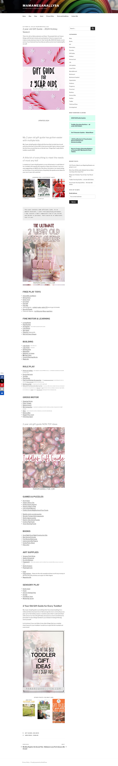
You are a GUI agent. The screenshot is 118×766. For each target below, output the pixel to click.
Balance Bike (26, 413)
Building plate (27, 349)
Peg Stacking (27, 324)
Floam (25, 591)
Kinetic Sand (26, 589)
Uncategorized (73, 107)
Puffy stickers (27, 573)
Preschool (71, 89)
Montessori (72, 74)
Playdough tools (27, 568)
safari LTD (45, 307)
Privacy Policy (50, 16)
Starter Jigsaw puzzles (29, 518)
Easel (24, 571)
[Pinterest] (2, 385)
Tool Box (25, 376)
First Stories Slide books (30, 539)
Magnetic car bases (28, 353)
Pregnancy (72, 86)
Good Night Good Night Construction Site (35, 535)
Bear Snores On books (29, 537)
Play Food (26, 380)
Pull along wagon (28, 416)
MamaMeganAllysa (41, 5)
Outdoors (71, 83)
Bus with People (27, 309)
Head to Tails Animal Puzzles (31, 520)
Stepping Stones (28, 401)
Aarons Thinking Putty (29, 592)
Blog (30, 16)
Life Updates (72, 65)
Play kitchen (26, 378)
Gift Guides (29, 733)
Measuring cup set (28, 598)
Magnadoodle (27, 577)
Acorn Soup (26, 500)
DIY (70, 44)
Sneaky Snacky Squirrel (30, 504)
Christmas (28, 735)
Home (24, 16)
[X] (2, 381)
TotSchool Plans (73, 104)
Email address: (73, 193)
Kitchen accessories (30, 382)
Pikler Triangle (27, 403)
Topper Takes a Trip (28, 502)
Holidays (36, 733)
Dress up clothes (28, 370)
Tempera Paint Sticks (29, 556)
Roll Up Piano (27, 297)
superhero (49, 311)
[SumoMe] (2, 393)
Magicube (26, 359)
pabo (39, 307)
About (41, 16)
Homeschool (72, 59)
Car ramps (26, 301)
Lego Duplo (26, 345)
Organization (72, 80)
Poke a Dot (26, 545)
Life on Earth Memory (29, 508)
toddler (35, 735)
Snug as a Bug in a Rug (29, 506)
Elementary (72, 47)
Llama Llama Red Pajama (30, 541)
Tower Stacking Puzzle (29, 524)
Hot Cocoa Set (27, 384)
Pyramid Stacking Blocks (30, 357)
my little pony (38, 311)
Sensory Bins (72, 95)
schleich (35, 307)
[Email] (2, 389)
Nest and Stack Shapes (29, 334)
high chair (38, 387)
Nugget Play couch (28, 415)
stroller (32, 389)
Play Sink (25, 303)
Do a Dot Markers (28, 560)
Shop (35, 16)
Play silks (25, 305)
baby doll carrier (39, 389)
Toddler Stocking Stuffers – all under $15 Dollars (81, 179)
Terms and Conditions (62, 16)
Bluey (44, 311)
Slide (24, 411)
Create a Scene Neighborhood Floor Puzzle (35, 510)
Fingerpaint (26, 562)
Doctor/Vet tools (28, 374)
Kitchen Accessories (35, 380)
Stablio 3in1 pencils (28, 558)
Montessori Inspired (74, 77)
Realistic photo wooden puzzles (32, 514)
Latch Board (26, 328)
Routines (71, 92)
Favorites (71, 50)
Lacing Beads (27, 322)
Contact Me (75, 16)
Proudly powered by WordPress (39, 762)
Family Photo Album (29, 543)
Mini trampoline (27, 407)
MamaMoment (73, 71)
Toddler (71, 101)
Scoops (25, 594)
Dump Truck (26, 299)
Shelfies (71, 98)
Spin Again (26, 330)
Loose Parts (72, 68)
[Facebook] (2, 377)
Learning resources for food (48, 380)
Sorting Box (26, 326)
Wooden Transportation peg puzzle (33, 516)
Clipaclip (25, 332)
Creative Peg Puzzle (29, 522)
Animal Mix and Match (29, 296)
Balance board (27, 405)
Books (70, 41)
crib (42, 387)
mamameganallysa (42, 26)
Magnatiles (26, 351)
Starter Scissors (27, 566)
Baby (70, 38)
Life (70, 62)
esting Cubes (27, 355)
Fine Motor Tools (28, 596)
